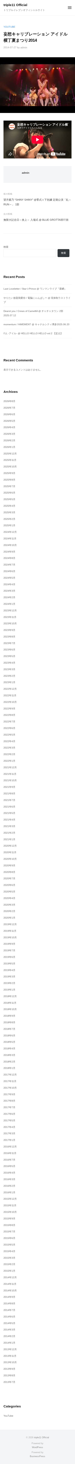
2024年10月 (10, 545)
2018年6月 (9, 1035)
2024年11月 (9, 538)
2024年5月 (9, 578)
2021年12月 (10, 767)
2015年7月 (9, 1231)
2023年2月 (9, 676)
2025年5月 (9, 499)
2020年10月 (10, 859)
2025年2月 (9, 519)
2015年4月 (9, 1251)
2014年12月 (10, 1277)
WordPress (37, 1447)
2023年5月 (9, 656)
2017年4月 (9, 1127)
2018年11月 (9, 1003)
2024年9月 (9, 551)
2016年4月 (9, 1172)
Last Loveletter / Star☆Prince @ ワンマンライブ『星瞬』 (35, 289)
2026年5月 (9, 421)
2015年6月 (9, 1238)
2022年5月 (9, 734)
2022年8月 (9, 715)
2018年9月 (9, 1016)
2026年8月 (9, 401)
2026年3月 (9, 434)
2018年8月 (9, 1022)
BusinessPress (37, 1456)
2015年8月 (9, 1225)
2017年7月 (9, 1107)
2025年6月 (9, 492)
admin (23, 47)
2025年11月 (9, 460)
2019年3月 (9, 976)
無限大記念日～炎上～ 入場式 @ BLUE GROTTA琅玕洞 (35, 219)
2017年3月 (9, 1133)
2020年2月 (9, 911)
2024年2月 (9, 597)
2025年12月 (10, 453)
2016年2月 (9, 1186)
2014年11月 (9, 1284)
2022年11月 (9, 695)
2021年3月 (9, 826)
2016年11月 (9, 1153)
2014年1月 (9, 1343)
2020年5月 (9, 891)
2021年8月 (9, 793)
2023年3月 (9, 669)
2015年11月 (9, 1205)
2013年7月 (9, 1382)
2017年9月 (9, 1094)
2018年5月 (9, 1042)
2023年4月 (9, 663)
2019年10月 (10, 937)
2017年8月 (9, 1101)
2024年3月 (9, 591)
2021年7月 (9, 800)
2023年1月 (9, 682)
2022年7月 (9, 721)
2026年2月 (9, 440)
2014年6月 (9, 1316)
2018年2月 (9, 1061)
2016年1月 (9, 1192)
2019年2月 (9, 983)
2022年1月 (9, 761)
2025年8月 (9, 479)
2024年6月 (9, 571)
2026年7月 (9, 408)
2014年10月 (10, 1290)
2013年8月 (9, 1375)
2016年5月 (9, 1166)
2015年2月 (9, 1264)
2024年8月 (9, 558)
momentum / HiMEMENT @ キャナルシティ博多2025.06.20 (36, 324)
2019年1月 (9, 989)
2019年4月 (9, 970)
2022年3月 (9, 747)
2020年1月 (9, 917)
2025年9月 (9, 473)
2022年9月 (9, 708)
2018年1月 (9, 1068)
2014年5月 (9, 1323)
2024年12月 (10, 532)
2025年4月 (9, 506)
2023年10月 (10, 623)
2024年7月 (9, 564)
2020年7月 (9, 878)
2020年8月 (9, 872)
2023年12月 (10, 610)
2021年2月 (9, 833)
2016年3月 (9, 1179)
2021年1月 (9, 839)
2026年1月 (9, 447)
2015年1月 (9, 1271)
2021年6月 (9, 806)
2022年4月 (9, 741)
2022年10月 (10, 702)
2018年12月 (10, 996)
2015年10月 (10, 1212)
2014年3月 (9, 1329)
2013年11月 (9, 1356)
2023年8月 (9, 636)
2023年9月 (9, 630)
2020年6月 (9, 885)
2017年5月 (9, 1120)
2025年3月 (9, 512)
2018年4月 (9, 1048)
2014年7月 (9, 1310)
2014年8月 (9, 1303)
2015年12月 (10, 1199)
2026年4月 (9, 427)
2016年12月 (10, 1146)
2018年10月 (10, 1009)
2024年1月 (9, 604)
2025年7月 (9, 486)
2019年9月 (9, 944)
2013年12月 (10, 1349)
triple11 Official (15, 5)
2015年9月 (9, 1218)
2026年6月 (9, 414)
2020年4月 (9, 898)
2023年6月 (9, 649)
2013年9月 (9, 1369)
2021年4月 (9, 819)
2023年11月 (9, 617)
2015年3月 (9, 1258)
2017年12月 (10, 1074)
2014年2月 (9, 1336)
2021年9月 (9, 787)
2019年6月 (9, 957)
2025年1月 (9, 525)
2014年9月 (9, 1297)
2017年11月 (9, 1081)
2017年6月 (9, 1114)
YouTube (9, 27)
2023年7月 (9, 643)
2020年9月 (9, 865)
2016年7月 (9, 1160)
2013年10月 (10, 1362)
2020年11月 (9, 852)
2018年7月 (9, 1029)
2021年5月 (9, 813)
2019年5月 (9, 963)
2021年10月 (10, 780)
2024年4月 (9, 584)
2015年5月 (9, 1244)
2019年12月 (10, 924)
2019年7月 (9, 950)
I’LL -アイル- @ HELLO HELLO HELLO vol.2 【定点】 (33, 333)
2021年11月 (9, 774)
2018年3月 (9, 1055)
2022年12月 (10, 689)
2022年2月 (9, 754)
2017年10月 (10, 1088)
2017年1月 (9, 1140)
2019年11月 (9, 931)
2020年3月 (9, 905)
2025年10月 (10, 466)
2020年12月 (10, 846)
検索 (5, 247)
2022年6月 (9, 728)
